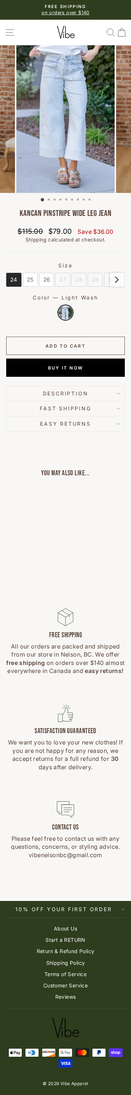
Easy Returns (65, 424)
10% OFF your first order (63, 909)
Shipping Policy (65, 963)
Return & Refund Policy (66, 951)
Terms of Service (65, 974)
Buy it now (65, 368)
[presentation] (117, 280)
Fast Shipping (65, 408)
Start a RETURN (65, 940)
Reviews (65, 997)
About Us (65, 928)
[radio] (13, 280)
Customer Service (65, 985)
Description (65, 393)
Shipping (36, 240)
